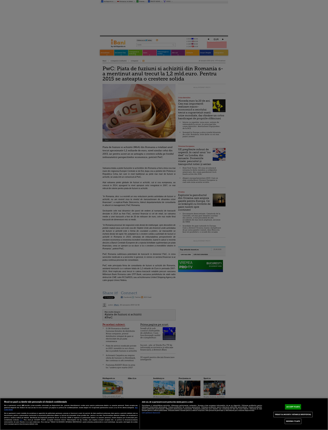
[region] (164, 414)
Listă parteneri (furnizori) (151, 413)
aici (21, 420)
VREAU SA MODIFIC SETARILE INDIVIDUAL (293, 414)
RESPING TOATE (293, 421)
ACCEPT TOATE (293, 407)
